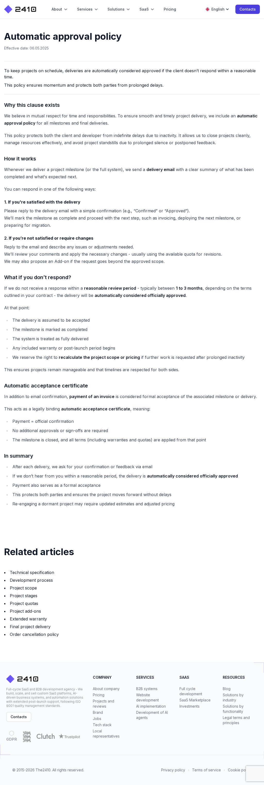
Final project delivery (30, 626)
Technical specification (32, 572)
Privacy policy (173, 770)
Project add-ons (25, 611)
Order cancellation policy (34, 634)
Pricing (98, 695)
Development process (31, 580)
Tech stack (102, 725)
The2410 (43, 770)
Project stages (23, 595)
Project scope (23, 587)
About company (106, 688)
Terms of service (206, 770)
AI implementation (151, 706)
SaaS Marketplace (195, 700)
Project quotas (24, 603)
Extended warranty (28, 618)
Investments (189, 706)
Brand (98, 712)
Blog (226, 688)
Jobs (97, 718)
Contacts (248, 9)
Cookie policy (240, 770)
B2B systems (147, 688)
